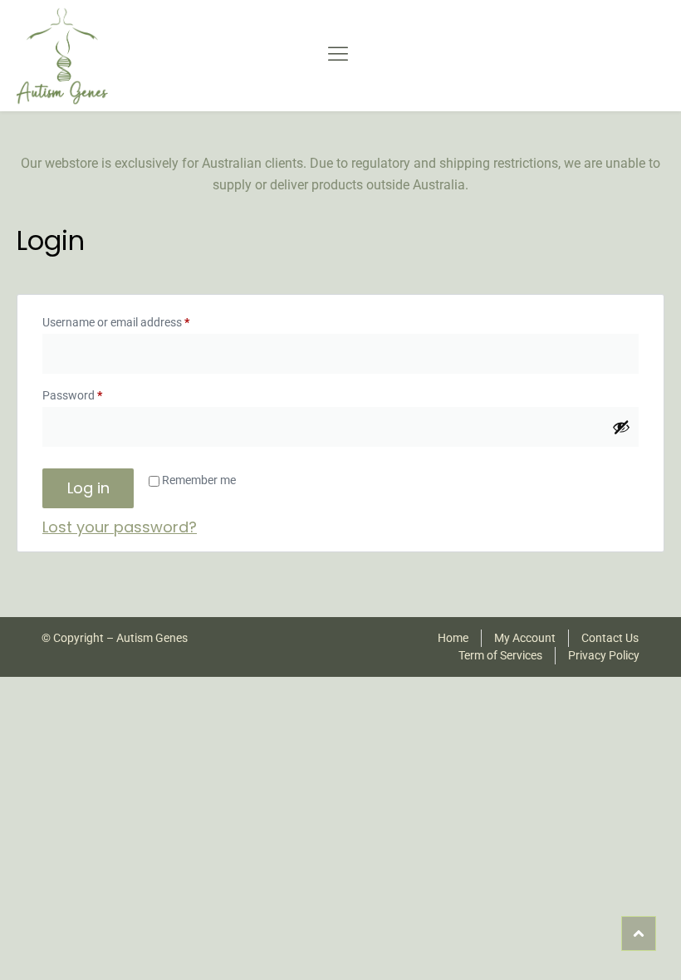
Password (94, 393)
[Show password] (621, 427)
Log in (88, 488)
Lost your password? (119, 527)
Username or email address (138, 320)
